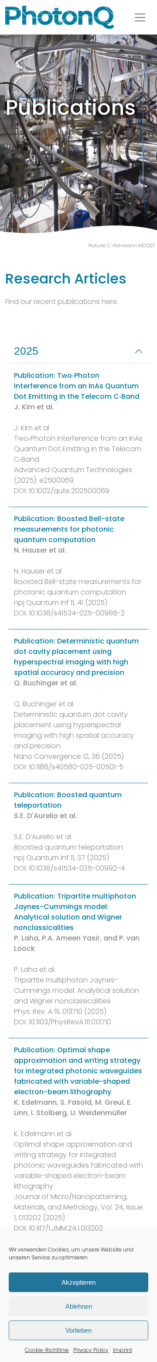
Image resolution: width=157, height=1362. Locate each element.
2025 (26, 351)
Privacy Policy (91, 1350)
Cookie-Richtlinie (47, 1350)
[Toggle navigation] (140, 17)
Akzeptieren (78, 1282)
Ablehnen (78, 1306)
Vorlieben (78, 1330)
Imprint (122, 1350)
